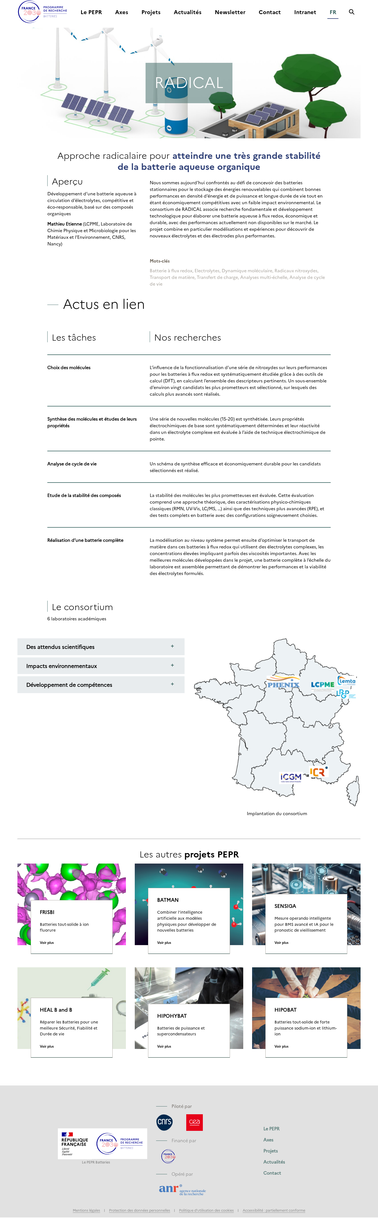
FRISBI (47, 912)
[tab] (101, 646)
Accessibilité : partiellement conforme (274, 1210)
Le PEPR (91, 12)
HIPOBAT (286, 1009)
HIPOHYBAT (172, 1016)
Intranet (305, 12)
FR (333, 12)
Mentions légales (86, 1210)
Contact (270, 12)
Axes (121, 12)
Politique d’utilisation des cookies (206, 1210)
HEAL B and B (56, 1009)
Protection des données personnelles (139, 1210)
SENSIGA (285, 906)
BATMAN (168, 900)
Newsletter (230, 12)
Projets (150, 12)
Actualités (187, 12)
